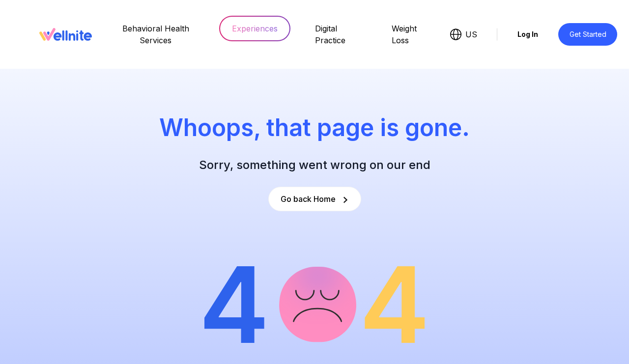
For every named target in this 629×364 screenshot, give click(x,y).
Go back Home (308, 199)
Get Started (588, 34)
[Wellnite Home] (65, 34)
